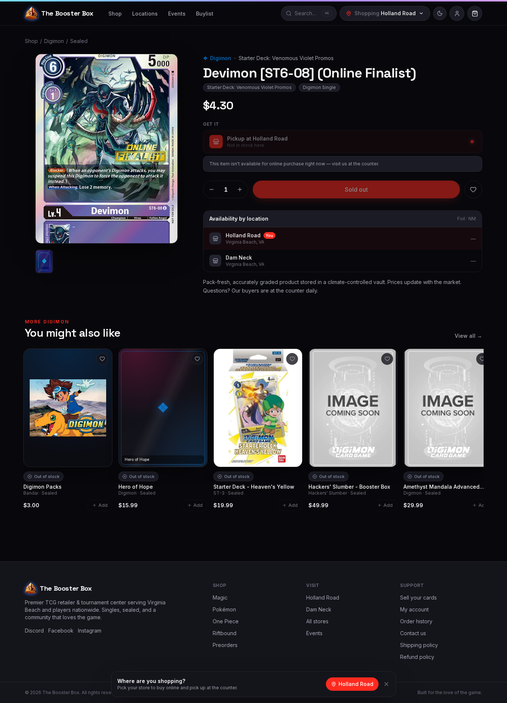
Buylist (204, 13)
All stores (317, 621)
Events (177, 13)
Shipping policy (419, 645)
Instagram (89, 630)
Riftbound (224, 633)
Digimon (54, 41)
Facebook (60, 630)
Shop (115, 13)
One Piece (226, 621)
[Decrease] (211, 189)
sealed (79, 41)
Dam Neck (318, 609)
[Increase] (240, 189)
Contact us (413, 633)
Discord (34, 630)
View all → (468, 336)
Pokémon (224, 609)
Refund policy (417, 657)
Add (103, 505)
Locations (145, 13)
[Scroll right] (479, 404)
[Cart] (474, 13)
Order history (416, 621)
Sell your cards (418, 597)
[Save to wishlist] (473, 189)
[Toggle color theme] (440, 13)
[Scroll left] (27, 404)
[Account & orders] (456, 13)
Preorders (225, 645)
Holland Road (322, 597)
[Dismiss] (386, 684)
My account (414, 609)
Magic (220, 597)
